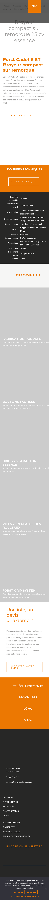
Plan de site (9, 827)
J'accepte (18, 892)
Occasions (8, 797)
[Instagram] (19, 789)
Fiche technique (23, 182)
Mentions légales (11, 832)
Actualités (8, 806)
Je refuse (31, 892)
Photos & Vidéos (11, 811)
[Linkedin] (12, 789)
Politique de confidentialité (16, 836)
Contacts (8, 816)
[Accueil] (14, 11)
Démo (34, 6)
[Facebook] (5, 789)
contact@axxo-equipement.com (19, 782)
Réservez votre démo (22, 667)
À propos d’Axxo (10, 802)
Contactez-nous (19, 115)
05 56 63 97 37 (12, 777)
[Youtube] (25, 789)
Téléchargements (11, 823)
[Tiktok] (32, 789)
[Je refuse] (46, 888)
